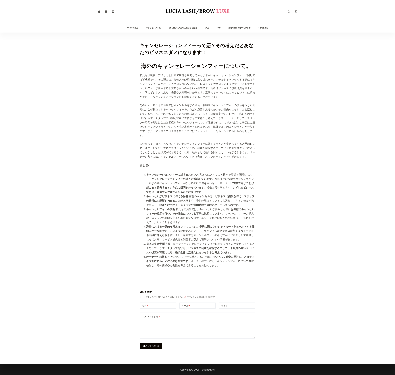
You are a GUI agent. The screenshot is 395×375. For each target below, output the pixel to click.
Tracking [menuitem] (263, 28)
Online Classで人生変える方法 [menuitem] (182, 28)
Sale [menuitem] (207, 28)
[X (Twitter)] (106, 11)
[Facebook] (99, 11)
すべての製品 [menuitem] (132, 28)
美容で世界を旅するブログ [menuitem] (239, 28)
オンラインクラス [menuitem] (153, 28)
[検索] (289, 11)
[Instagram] (113, 11)
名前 (145, 305)
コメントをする (151, 316)
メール (186, 305)
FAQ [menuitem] (219, 28)
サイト (224, 305)
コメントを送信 (151, 345)
